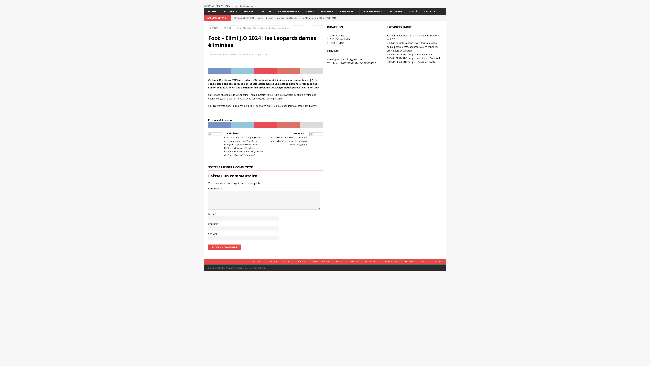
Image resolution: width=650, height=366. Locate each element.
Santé (413, 11)
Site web (213, 234)
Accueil (212, 11)
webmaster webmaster (242, 54)
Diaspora (327, 11)
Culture (266, 11)
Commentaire (215, 188)
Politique (230, 11)
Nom (211, 214)
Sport (310, 11)
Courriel (212, 224)
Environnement (288, 11)
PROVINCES (346, 11)
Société (249, 11)
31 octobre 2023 (219, 54)
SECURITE (429, 11)
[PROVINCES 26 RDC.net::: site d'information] (229, 6)
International (373, 11)
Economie (396, 11)
